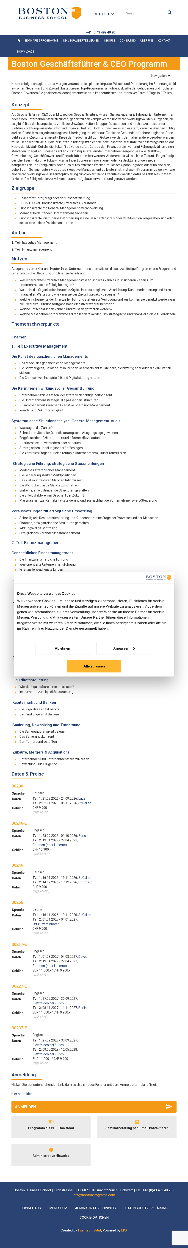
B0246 (17, 865)
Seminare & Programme (41, 40)
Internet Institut (89, 1230)
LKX (124, 1230)
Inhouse (109, 40)
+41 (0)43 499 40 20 (100, 32)
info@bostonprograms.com (94, 1195)
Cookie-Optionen (94, 1217)
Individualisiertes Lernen (81, 40)
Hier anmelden (22, 1094)
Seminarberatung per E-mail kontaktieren (137, 1128)
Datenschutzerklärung (146, 1208)
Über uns (146, 40)
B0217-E (19, 944)
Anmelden (25, 1106)
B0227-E (19, 986)
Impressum (58, 1208)
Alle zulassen (94, 666)
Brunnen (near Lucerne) (50, 845)
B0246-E (19, 823)
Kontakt (164, 40)
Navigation (159, 76)
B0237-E (19, 1027)
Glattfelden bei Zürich (48, 1003)
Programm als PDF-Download (51, 1128)
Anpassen (121, 648)
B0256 (17, 902)
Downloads (25, 51)
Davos (82, 956)
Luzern (83, 798)
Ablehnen (62, 648)
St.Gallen (84, 803)
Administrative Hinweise (51, 1156)
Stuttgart (85, 882)
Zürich (83, 836)
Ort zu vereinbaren (46, 924)
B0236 (17, 786)
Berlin (82, 1008)
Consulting (128, 40)
